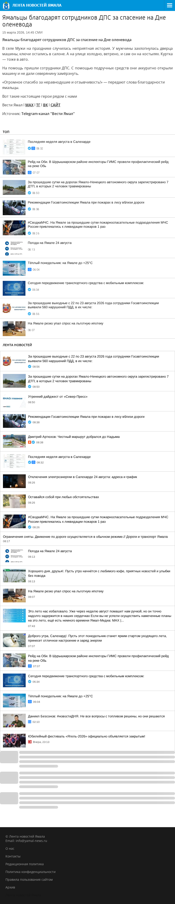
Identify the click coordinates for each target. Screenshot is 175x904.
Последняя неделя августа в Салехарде (59, 142)
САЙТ (55, 104)
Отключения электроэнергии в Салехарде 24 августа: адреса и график (82, 477)
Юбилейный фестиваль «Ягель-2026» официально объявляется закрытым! (86, 736)
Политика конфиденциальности (30, 872)
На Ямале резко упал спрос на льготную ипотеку (65, 323)
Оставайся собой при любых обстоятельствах (63, 497)
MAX (29, 104)
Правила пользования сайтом (29, 879)
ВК (45, 104)
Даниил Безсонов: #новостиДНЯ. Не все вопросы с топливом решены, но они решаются (96, 716)
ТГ (38, 104)
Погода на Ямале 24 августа (50, 243)
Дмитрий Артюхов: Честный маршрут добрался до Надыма (74, 437)
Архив (10, 887)
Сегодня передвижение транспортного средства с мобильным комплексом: (86, 283)
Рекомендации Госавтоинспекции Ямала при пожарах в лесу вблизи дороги (86, 202)
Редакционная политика (24, 864)
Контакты (13, 856)
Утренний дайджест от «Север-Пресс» (58, 396)
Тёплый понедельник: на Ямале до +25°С (60, 263)
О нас (9, 848)
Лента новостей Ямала (23, 895)
